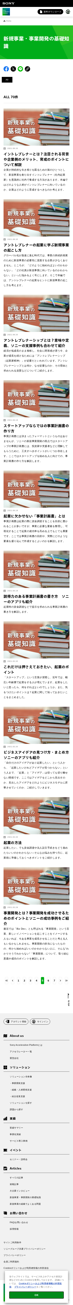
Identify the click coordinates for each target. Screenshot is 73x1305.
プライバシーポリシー (15, 1255)
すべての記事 (16, 1177)
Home (8, 21)
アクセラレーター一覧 (21, 1051)
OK (36, 1295)
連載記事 (14, 1184)
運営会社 (14, 1058)
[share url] (27, 69)
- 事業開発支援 (17, 1083)
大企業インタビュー (20, 1191)
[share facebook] (6, 69)
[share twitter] (13, 69)
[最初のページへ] (6, 980)
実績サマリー (16, 1128)
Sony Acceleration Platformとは (26, 1045)
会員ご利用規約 (11, 1261)
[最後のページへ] (66, 980)
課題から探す (16, 1109)
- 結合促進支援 (17, 1096)
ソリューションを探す (21, 1103)
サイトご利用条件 (12, 1242)
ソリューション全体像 (21, 1076)
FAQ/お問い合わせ (19, 1222)
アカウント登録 (18, 1021)
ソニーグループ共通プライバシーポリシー (25, 1249)
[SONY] (8, 3)
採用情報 (14, 1229)
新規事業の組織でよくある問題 (25, 1204)
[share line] (20, 69)
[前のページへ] (12, 980)
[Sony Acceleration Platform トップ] (6, 11)
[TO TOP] (68, 999)
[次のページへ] (60, 980)
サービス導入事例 (18, 1141)
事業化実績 (15, 1134)
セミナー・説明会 (18, 1159)
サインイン (42, 1021)
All (7, 79)
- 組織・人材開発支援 (21, 1090)
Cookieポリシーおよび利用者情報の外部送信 (26, 1268)
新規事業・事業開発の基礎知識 (25, 1197)
